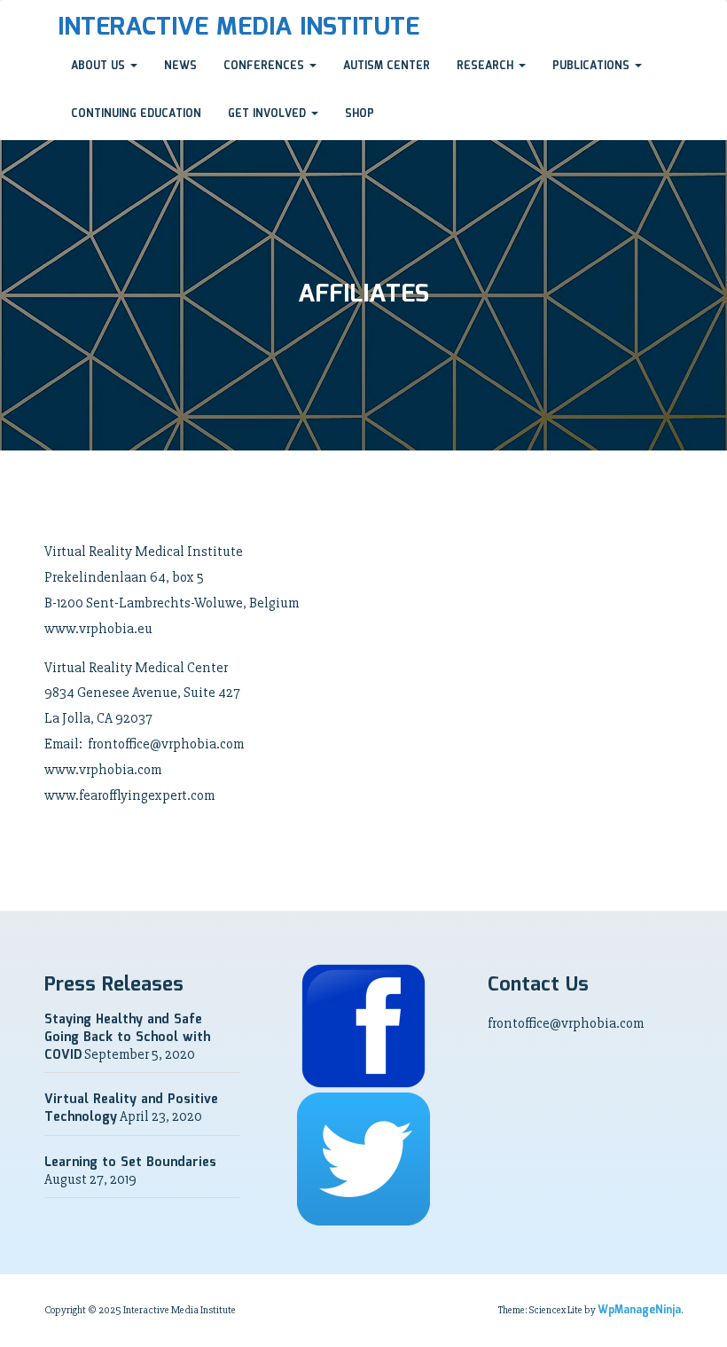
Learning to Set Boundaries (130, 1162)
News (180, 66)
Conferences (265, 66)
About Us (100, 66)
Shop (359, 114)
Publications (592, 66)
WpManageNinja (639, 1310)
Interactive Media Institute (238, 27)
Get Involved (268, 114)
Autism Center (386, 66)
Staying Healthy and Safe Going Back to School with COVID (127, 1037)
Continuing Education (136, 114)
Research (487, 66)
